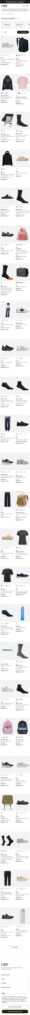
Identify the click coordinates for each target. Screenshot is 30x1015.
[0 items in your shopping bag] (23, 5)
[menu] (27, 5)
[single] (2, 32)
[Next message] (28, 1)
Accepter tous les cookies (15, 1011)
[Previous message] (1, 1)
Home (2, 13)
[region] (15, 1004)
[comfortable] (5, 32)
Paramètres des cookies (15, 1006)
